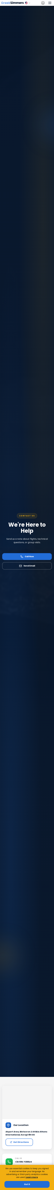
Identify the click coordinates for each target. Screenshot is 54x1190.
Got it (27, 1184)
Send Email (29, 565)
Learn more (32, 1177)
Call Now (29, 556)
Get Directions (21, 1142)
